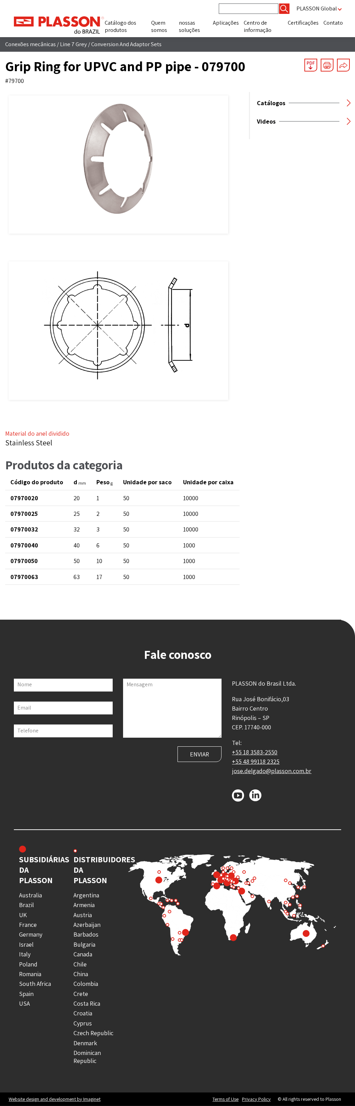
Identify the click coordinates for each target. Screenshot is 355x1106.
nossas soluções (189, 26)
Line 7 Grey (73, 44)
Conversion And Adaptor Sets (126, 44)
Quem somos (159, 26)
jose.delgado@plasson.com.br (271, 771)
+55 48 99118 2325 (255, 761)
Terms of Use (226, 1099)
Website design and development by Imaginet (55, 1099)
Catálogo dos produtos (120, 26)
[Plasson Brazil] (59, 24)
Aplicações (226, 22)
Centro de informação (257, 26)
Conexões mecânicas (30, 44)
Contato (333, 22)
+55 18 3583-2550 (254, 752)
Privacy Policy (256, 1099)
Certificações (303, 22)
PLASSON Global (316, 8)
